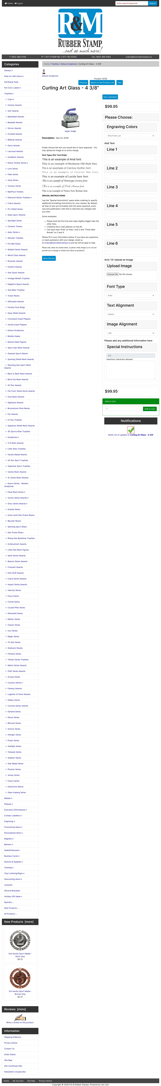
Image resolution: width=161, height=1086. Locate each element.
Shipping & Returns (12, 1037)
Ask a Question (110, 97)
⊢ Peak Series (11, 174)
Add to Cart (149, 409)
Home (10, 3)
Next (120, 82)
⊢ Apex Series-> (12, 232)
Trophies (55, 64)
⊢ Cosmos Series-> (13, 682)
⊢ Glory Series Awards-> (15, 503)
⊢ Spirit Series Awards (15, 555)
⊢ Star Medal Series (13, 763)
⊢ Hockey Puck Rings (14, 307)
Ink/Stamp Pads (11, 82)
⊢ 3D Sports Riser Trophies (17, 431)
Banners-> (8, 844)
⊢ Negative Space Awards (16, 284)
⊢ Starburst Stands (13, 648)
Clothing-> (9, 867)
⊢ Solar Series (11, 180)
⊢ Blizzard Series (12, 723)
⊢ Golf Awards (11, 111)
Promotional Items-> (13, 827)
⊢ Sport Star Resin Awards (16, 348)
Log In (20, 3)
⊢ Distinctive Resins (13, 786)
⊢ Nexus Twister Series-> (16, 163)
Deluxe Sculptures (69, 64)
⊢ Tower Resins (11, 296)
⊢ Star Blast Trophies (14, 290)
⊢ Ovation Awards (13, 267)
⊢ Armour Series (12, 729)
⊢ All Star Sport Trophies (16, 460)
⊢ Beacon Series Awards (15, 561)
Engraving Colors (122, 127)
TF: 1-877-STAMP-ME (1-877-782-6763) (59, 57)
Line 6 (112, 243)
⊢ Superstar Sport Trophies (17, 466)
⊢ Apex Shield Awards (14, 313)
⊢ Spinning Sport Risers (15, 526)
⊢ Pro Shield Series (13, 209)
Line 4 (112, 205)
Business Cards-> (12, 856)
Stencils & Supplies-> (13, 862)
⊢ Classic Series (12, 625)
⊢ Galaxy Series (12, 700)
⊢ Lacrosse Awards (13, 151)
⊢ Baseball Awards (13, 122)
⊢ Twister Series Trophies (16, 659)
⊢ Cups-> (9, 99)
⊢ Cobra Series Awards (15, 578)
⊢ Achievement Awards (15, 544)
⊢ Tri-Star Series (12, 642)
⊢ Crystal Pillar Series (14, 607)
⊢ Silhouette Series (13, 613)
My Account (18, 1081)
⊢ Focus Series (11, 596)
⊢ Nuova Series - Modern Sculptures (16, 484)
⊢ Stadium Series (12, 758)
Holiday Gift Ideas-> (13, 896)
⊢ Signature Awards (13, 402)
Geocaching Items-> (13, 879)
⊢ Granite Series (12, 509)
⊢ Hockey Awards (13, 105)
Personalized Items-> (13, 833)
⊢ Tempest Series (12, 752)
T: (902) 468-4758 (17, 57)
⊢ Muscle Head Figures (15, 342)
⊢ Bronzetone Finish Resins (17, 408)
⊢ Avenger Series (12, 734)
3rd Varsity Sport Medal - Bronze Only (20, 992)
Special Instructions (124, 347)
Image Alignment (122, 324)
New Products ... (11, 908)
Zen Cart (105, 1084)
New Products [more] (19, 921)
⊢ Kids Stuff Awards (14, 573)
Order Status (10, 1054)
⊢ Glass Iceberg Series (15, 792)
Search (153, 3)
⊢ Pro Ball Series (12, 244)
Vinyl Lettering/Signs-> (14, 873)
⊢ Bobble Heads (12, 336)
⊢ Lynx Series (11, 168)
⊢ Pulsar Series (11, 740)
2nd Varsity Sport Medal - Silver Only (20, 955)
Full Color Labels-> (12, 88)
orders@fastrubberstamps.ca (139, 57)
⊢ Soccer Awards (12, 128)
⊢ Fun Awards (11, 414)
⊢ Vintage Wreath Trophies (17, 278)
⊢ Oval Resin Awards (14, 397)
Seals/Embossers (11, 850)
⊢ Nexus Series (11, 717)
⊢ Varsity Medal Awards (15, 454)
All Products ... (10, 914)
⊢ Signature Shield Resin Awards (19, 425)
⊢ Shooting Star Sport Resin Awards (17, 366)
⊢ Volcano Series (12, 186)
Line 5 (112, 224)
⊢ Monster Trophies (13, 238)
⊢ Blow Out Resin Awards (16, 379)
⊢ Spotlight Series (13, 220)
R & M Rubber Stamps (79, 1084)
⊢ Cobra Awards (12, 203)
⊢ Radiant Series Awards (16, 249)
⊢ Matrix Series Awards (15, 665)
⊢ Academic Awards (14, 157)
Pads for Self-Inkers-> (14, 76)
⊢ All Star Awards (12, 385)
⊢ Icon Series (10, 630)
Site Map (8, 1060)
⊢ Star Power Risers (13, 532)
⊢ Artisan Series (12, 677)
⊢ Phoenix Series (12, 769)
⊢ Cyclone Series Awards (16, 706)
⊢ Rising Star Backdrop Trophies (19, 538)
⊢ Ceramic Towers (13, 226)
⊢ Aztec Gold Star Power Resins (19, 515)
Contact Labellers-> (13, 815)
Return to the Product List (102, 82)
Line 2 (112, 168)
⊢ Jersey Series (12, 775)
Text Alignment (120, 305)
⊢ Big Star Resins (12, 521)
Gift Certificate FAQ (13, 1066)
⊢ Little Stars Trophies (15, 449)
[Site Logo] (80, 30)
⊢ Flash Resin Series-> (14, 492)
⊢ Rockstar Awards (13, 261)
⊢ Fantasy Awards (13, 688)
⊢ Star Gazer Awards (14, 272)
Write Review (49, 258)
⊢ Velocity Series (12, 590)
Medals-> (8, 798)
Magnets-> (9, 838)
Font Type (116, 286)
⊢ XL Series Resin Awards (16, 477)
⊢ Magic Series (11, 636)
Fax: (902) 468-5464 (101, 57)
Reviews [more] (15, 1009)
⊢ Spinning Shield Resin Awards (19, 359)
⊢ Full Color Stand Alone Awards (19, 391)
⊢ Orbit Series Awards (14, 671)
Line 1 (112, 149)
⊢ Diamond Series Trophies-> (18, 197)
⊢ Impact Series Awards (15, 584)
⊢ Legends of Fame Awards (17, 694)
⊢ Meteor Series (12, 619)
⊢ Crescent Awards (13, 567)
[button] (156, 1074)
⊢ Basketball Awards (14, 116)
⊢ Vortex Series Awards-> (16, 498)
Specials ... (9, 902)
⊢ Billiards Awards (13, 140)
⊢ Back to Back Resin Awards (18, 373)
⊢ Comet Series (12, 602)
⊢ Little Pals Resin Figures (16, 550)
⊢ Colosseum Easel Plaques (17, 319)
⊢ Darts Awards (12, 145)
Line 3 (112, 187)
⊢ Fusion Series (11, 781)
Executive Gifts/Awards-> (15, 810)
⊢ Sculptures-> (11, 437)
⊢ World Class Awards (14, 255)
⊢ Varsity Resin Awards (15, 472)
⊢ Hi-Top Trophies (13, 420)
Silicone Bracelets (12, 890)
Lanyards (8, 885)
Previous (83, 82)
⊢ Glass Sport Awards (14, 215)
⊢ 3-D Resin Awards (14, 443)
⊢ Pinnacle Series (12, 654)
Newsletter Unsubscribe (15, 1072)
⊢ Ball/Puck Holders (13, 192)
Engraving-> (9, 821)
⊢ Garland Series (12, 711)
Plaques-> (8, 804)
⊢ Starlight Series (12, 746)
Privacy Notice (10, 1043)
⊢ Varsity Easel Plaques (15, 324)
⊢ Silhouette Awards (14, 301)
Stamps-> (8, 70)
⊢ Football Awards (13, 134)
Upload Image (119, 266)
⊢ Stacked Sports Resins (16, 353)
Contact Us (9, 1048)
